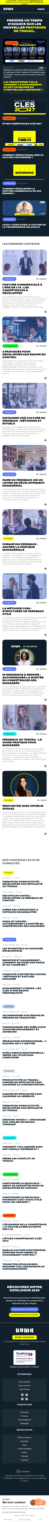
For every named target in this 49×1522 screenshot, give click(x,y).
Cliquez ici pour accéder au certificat (24, 1367)
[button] (41, 9)
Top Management (24, 1420)
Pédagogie (24, 1423)
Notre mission (24, 1389)
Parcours (24, 1416)
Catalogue (24, 1460)
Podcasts (24, 1456)
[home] (7, 9)
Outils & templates (24, 1449)
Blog (24, 1445)
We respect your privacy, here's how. (14, 1512)
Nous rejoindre (24, 1382)
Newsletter (24, 1441)
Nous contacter (24, 1385)
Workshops (24, 1412)
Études (24, 1452)
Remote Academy (24, 1437)
